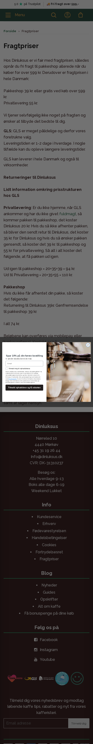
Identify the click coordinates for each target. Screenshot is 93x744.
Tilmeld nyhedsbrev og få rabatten (24, 388)
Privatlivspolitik (13, 378)
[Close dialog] (88, 345)
